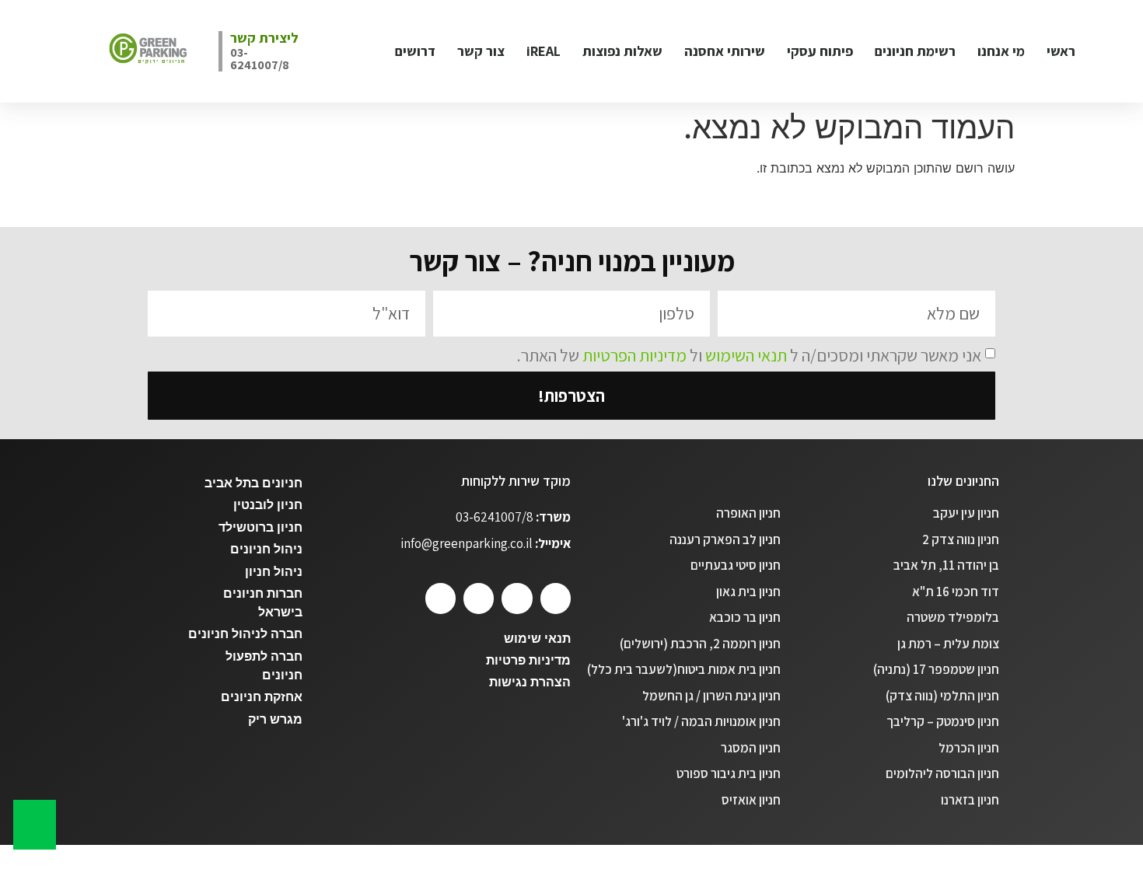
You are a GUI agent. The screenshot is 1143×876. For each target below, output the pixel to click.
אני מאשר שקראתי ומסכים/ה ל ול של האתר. (749, 355)
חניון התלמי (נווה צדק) (942, 695)
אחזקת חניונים (261, 696)
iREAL (543, 51)
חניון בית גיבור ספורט (728, 773)
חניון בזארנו (970, 799)
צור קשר (481, 51)
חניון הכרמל (969, 747)
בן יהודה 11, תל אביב (946, 565)
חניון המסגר (751, 747)
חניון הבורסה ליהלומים (942, 773)
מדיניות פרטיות (528, 660)
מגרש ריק (275, 719)
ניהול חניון (273, 571)
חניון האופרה (748, 513)
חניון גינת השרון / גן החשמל (711, 695)
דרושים (415, 51)
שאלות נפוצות (622, 51)
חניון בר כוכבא (745, 617)
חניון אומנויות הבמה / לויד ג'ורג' (701, 721)
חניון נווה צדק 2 (960, 539)
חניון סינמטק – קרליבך (942, 721)
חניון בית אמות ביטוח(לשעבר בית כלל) (684, 669)
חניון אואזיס (751, 799)
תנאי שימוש (537, 638)
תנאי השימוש (746, 355)
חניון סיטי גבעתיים (735, 565)
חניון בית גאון (748, 591)
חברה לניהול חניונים (245, 633)
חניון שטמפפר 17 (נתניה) (936, 669)
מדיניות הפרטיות (634, 355)
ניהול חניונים (266, 549)
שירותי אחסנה (724, 51)
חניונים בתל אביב (253, 483)
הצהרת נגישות (530, 682)
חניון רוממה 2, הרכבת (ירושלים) (700, 643)
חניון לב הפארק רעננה (725, 539)
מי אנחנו (1001, 51)
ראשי (1061, 51)
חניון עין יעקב (966, 513)
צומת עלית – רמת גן (948, 643)
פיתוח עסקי (820, 51)
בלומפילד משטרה (953, 617)
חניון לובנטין (267, 504)
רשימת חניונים (915, 51)
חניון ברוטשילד (260, 527)
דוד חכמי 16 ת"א (955, 591)
